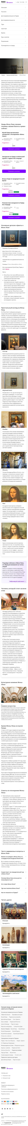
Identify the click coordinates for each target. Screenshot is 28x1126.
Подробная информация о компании (7, 1085)
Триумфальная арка (17, 1014)
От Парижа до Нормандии (7, 1043)
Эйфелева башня (5, 1014)
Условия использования (7, 1091)
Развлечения (4, 41)
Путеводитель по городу (8, 45)
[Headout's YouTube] (7, 1108)
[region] (14, 695)
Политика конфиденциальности (9, 1089)
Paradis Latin (18, 1055)
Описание (4, 7)
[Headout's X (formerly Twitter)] (12, 1108)
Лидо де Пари (4, 1052)
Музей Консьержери (6, 1033)
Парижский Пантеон (15, 1021)
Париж (3, 75)
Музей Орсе (22, 1029)
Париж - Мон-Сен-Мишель (8, 1040)
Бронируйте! (5, 923)
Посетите (3, 12)
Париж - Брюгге (20, 1040)
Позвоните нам (6, 1075)
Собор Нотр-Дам (18, 1026)
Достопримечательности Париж (10, 16)
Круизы (3, 33)
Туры (2, 24)
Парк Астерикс (15, 1024)
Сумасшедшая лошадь (7, 1055)
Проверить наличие (14, 149)
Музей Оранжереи (6, 1031)
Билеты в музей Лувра (12, 75)
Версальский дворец (6, 1026)
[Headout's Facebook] (10, 1108)
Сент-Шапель (16, 1019)
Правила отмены (5, 1094)
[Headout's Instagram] (5, 1108)
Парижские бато (16, 1048)
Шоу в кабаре (4, 1021)
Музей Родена (16, 1031)
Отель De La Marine (6, 1036)
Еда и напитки (5, 37)
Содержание (7, 1123)
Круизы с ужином (5, 1048)
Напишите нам (6, 1078)
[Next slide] (25, 695)
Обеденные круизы (19, 1045)
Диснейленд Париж (6, 1019)
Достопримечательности (8, 20)
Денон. (7, 269)
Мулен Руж (13, 1052)
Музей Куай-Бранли (18, 1033)
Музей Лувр (4, 1017)
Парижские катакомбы (15, 1017)
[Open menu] (26, 2)
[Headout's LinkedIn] (2, 1108)
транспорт (4, 28)
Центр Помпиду (5, 1024)
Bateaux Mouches (5, 1050)
